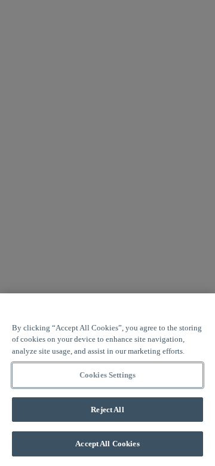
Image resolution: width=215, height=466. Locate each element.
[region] (107, 379)
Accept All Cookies (107, 443)
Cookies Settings (107, 374)
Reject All (107, 409)
